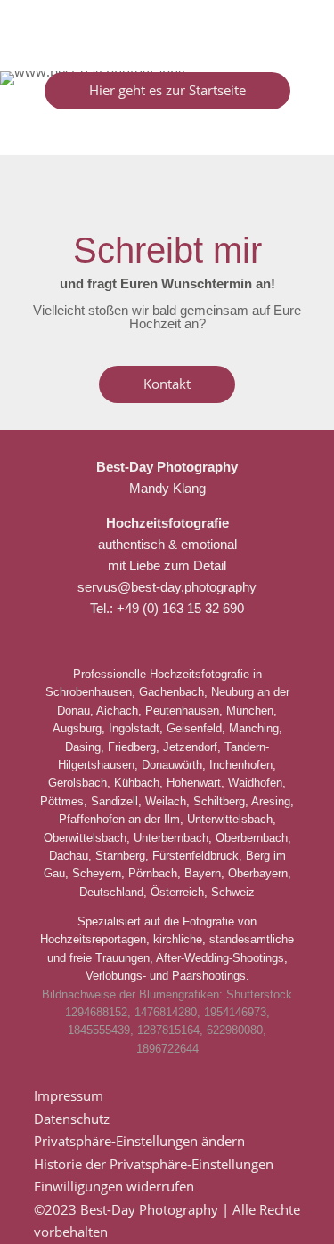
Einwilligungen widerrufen (114, 1186)
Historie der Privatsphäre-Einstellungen (153, 1164)
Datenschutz (72, 1118)
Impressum (68, 1095)
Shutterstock (259, 994)
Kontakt (167, 383)
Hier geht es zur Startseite (167, 90)
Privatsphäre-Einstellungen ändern (139, 1141)
